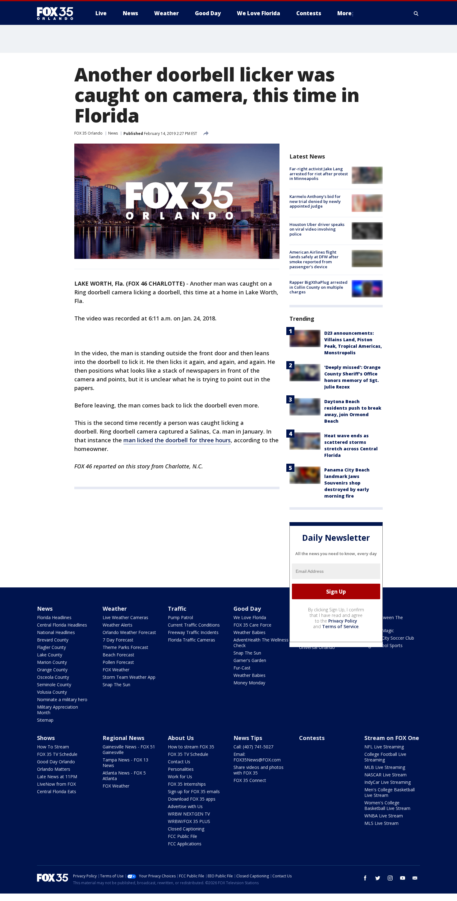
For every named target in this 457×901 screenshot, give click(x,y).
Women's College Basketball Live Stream (387, 805)
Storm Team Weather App (129, 677)
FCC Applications (184, 844)
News (113, 133)
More (344, 13)
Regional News (123, 738)
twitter (378, 878)
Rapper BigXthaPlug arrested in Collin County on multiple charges (318, 287)
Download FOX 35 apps (191, 799)
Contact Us (179, 762)
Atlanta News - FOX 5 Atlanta (124, 775)
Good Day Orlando (56, 762)
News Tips (247, 738)
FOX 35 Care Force (252, 625)
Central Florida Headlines (62, 625)
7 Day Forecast (118, 640)
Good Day (247, 608)
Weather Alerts (117, 625)
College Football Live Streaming (385, 757)
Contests (312, 738)
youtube (403, 878)
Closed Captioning (186, 829)
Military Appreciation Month (57, 709)
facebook (365, 878)
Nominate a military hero (62, 699)
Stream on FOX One (391, 738)
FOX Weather (116, 670)
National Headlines (56, 632)
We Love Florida (249, 617)
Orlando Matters (53, 769)
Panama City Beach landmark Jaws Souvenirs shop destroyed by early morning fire (347, 483)
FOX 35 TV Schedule (57, 754)
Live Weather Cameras (125, 617)
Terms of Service (340, 626)
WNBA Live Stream (383, 816)
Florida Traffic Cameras (191, 640)
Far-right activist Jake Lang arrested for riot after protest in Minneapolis (318, 173)
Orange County (52, 670)
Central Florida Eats (56, 791)
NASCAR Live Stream (385, 775)
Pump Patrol (180, 617)
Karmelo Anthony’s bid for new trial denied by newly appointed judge (315, 201)
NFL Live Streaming (384, 747)
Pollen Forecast (118, 662)
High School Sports (383, 645)
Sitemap (45, 720)
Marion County (52, 662)
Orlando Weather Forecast (129, 632)
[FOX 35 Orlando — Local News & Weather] (57, 13)
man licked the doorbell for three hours (177, 440)
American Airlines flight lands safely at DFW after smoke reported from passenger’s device (314, 259)
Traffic (177, 608)
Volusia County (52, 692)
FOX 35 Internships (187, 784)
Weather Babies (249, 632)
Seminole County (54, 684)
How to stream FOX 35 (191, 747)
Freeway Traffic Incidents (193, 632)
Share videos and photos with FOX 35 (258, 770)
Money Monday (249, 683)
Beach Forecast (118, 655)
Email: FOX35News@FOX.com (257, 757)
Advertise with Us (185, 806)
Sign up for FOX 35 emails (194, 791)
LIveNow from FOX (56, 784)
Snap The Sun (116, 684)
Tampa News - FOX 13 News (125, 762)
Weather (115, 608)
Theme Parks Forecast (125, 647)
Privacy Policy (342, 621)
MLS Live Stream (381, 823)
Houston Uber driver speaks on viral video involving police (316, 229)
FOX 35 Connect (249, 780)
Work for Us (180, 776)
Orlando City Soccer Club (389, 638)
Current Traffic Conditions (194, 625)
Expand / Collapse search (416, 13)
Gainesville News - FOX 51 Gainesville (129, 749)
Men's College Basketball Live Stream (389, 792)
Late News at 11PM (57, 776)
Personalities (181, 769)
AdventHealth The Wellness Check (261, 642)
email (415, 878)
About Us (181, 738)
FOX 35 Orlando (88, 133)
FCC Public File (182, 836)
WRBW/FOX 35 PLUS (189, 821)
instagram (390, 878)
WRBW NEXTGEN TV (189, 814)
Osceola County (53, 677)
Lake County (49, 655)
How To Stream (53, 747)
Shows (46, 738)
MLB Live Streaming (384, 767)
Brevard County (52, 640)
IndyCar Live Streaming (387, 782)
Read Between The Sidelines (383, 620)
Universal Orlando (317, 647)
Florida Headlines (54, 617)
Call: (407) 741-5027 (253, 747)
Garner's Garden (249, 660)
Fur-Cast (242, 668)
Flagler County (51, 647)
